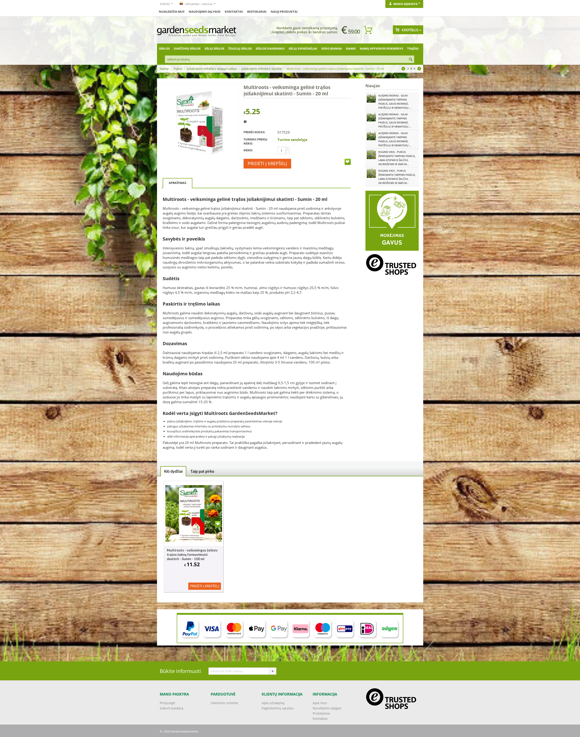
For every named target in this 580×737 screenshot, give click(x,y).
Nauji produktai (284, 12)
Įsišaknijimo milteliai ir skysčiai (261, 69)
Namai (164, 69)
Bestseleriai (256, 12)
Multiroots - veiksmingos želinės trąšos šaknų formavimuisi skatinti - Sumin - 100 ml (192, 554)
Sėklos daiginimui (270, 48)
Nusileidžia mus (171, 12)
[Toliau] (419, 69)
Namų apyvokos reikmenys (381, 48)
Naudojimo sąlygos (204, 12)
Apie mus (320, 703)
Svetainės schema (224, 703)
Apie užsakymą (273, 703)
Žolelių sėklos (240, 48)
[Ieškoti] (410, 60)
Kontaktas (320, 718)
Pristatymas (321, 713)
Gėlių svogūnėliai (303, 48)
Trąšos (412, 48)
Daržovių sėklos (187, 48)
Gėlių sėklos (214, 48)
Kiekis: (248, 150)
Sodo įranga (331, 48)
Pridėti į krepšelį (267, 163)
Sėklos (164, 48)
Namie (351, 48)
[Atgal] (403, 69)
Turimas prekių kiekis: (255, 141)
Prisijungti (167, 703)
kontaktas (234, 12)
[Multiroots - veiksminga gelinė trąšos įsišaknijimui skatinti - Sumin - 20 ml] (200, 123)
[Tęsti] (272, 671)
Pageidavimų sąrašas (278, 708)
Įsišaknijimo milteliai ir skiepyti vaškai (212, 69)
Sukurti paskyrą (171, 708)
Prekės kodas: (254, 132)
